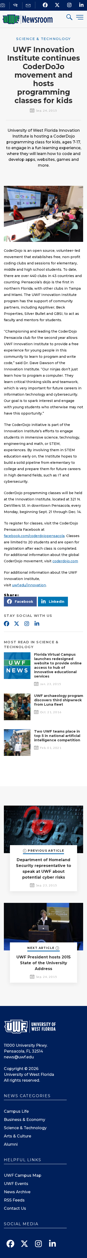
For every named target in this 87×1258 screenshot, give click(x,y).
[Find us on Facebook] (45, 5)
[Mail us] (29, 5)
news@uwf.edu (19, 1057)
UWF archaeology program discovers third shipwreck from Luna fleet (58, 700)
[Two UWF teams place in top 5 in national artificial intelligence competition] (17, 754)
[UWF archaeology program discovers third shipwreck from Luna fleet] (17, 719)
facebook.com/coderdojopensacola (34, 536)
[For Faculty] (16, 5)
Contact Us (15, 1208)
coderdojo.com (65, 561)
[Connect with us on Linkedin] (81, 5)
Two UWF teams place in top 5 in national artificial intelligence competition (57, 735)
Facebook (6, 624)
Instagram (26, 624)
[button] (20, 601)
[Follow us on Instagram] (69, 5)
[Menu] (80, 17)
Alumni (11, 1144)
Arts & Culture (17, 1136)
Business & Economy (24, 1119)
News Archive (17, 1192)
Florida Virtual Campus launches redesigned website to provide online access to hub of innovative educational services (58, 665)
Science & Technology (25, 1128)
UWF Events (16, 1183)
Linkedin (36, 624)
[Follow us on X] (57, 5)
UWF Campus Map (22, 1175)
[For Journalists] (3, 5)
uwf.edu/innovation (29, 585)
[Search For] (69, 18)
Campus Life (16, 1111)
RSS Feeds (14, 1200)
